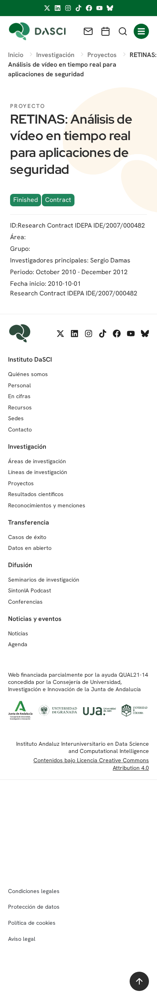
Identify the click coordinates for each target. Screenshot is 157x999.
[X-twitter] (47, 8)
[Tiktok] (78, 8)
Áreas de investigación (37, 461)
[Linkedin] (57, 8)
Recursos (20, 407)
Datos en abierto (30, 547)
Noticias (18, 633)
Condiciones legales (34, 891)
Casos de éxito (27, 537)
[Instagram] (68, 8)
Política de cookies (32, 922)
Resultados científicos (36, 494)
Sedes (16, 418)
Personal (19, 385)
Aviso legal (21, 938)
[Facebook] (89, 8)
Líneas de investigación (37, 472)
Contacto (20, 429)
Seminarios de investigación (43, 579)
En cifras (19, 396)
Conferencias (25, 601)
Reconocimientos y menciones (46, 505)
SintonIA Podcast (29, 590)
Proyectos (21, 483)
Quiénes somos (28, 374)
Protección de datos (34, 906)
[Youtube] (99, 8)
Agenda (17, 644)
